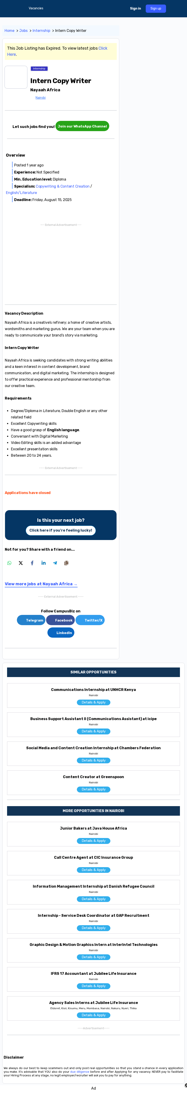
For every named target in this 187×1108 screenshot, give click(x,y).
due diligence (79, 1071)
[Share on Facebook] (32, 563)
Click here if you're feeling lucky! (60, 530)
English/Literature (21, 193)
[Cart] (122, 8)
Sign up (156, 8)
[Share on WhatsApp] (9, 563)
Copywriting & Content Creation (63, 186)
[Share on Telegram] (55, 563)
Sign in (135, 8)
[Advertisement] (61, 263)
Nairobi (41, 98)
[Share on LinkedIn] (43, 563)
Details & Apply (94, 702)
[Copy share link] (66, 563)
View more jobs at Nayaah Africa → (41, 583)
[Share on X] (20, 563)
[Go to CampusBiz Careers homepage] (91, 8)
